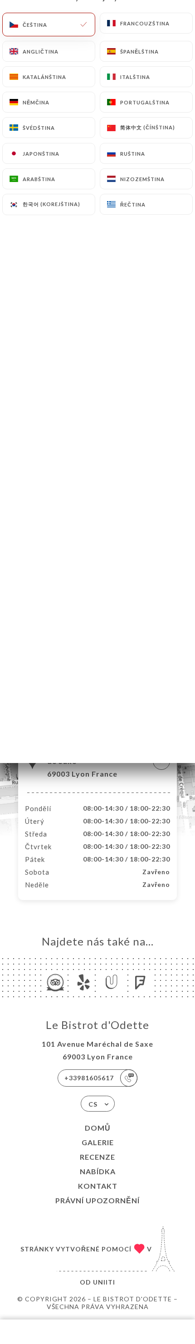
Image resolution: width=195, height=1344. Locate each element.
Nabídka (98, 1171)
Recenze (97, 1156)
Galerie (98, 1142)
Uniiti (104, 1282)
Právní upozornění (97, 1200)
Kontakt (97, 1186)
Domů (98, 1127)
